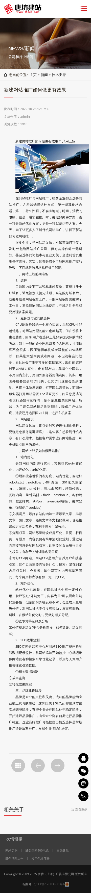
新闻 (44, 74)
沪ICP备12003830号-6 (49, 884)
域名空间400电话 (37, 850)
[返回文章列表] (18, 765)
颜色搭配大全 (14, 858)
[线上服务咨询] (83, 758)
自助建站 (63, 850)
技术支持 (59, 74)
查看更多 (81, 809)
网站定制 (11, 850)
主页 (33, 74)
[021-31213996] (83, 796)
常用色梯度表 (40, 858)
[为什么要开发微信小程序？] (57, 765)
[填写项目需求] (83, 783)
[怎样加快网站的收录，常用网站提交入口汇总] (38, 765)
